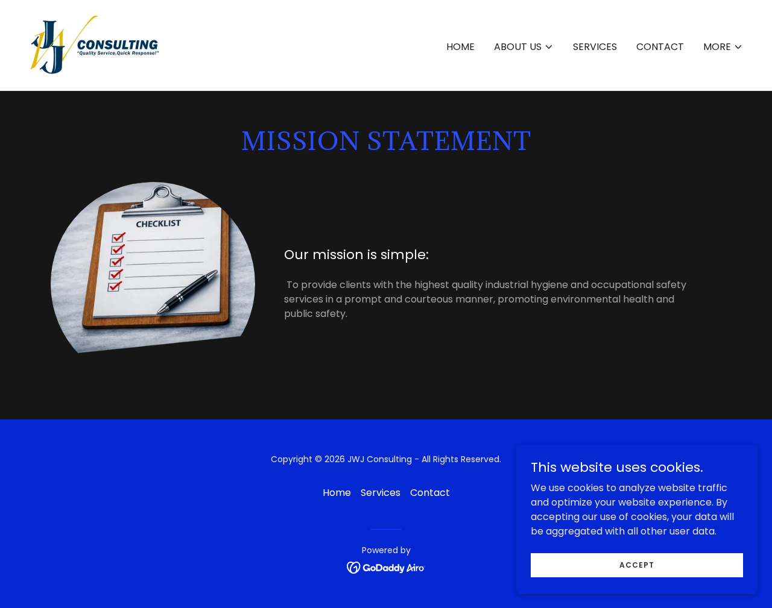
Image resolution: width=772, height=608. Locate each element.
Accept (636, 564)
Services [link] (595, 47)
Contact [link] (660, 47)
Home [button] (337, 493)
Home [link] (460, 47)
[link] (97, 44)
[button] (524, 47)
